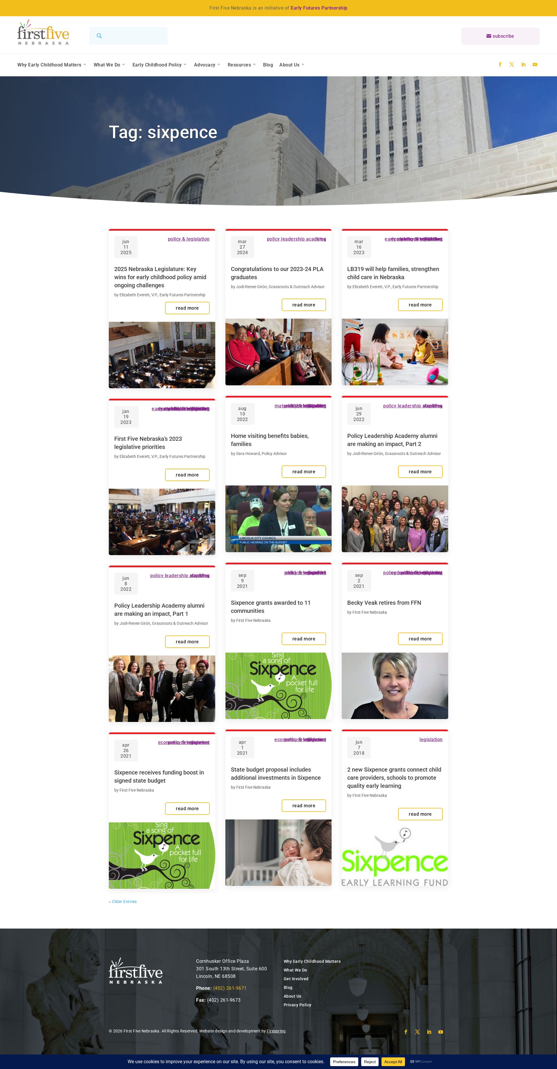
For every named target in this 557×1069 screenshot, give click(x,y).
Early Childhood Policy (157, 65)
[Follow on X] (511, 64)
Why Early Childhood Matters (49, 65)
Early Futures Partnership (319, 8)
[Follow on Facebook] (500, 64)
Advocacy (205, 65)
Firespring (276, 1031)
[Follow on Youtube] (535, 64)
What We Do (107, 65)
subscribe (503, 36)
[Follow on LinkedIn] (523, 64)
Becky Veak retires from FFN (384, 602)
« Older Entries (123, 901)
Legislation (431, 739)
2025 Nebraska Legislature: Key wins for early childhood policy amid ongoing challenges (160, 277)
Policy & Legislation (189, 239)
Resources (239, 65)
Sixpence (200, 408)
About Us (289, 65)
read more (187, 308)
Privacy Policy (298, 1005)
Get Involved (296, 978)
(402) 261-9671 (230, 988)
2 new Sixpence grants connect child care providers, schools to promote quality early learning (394, 777)
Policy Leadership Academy (180, 575)
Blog (268, 65)
